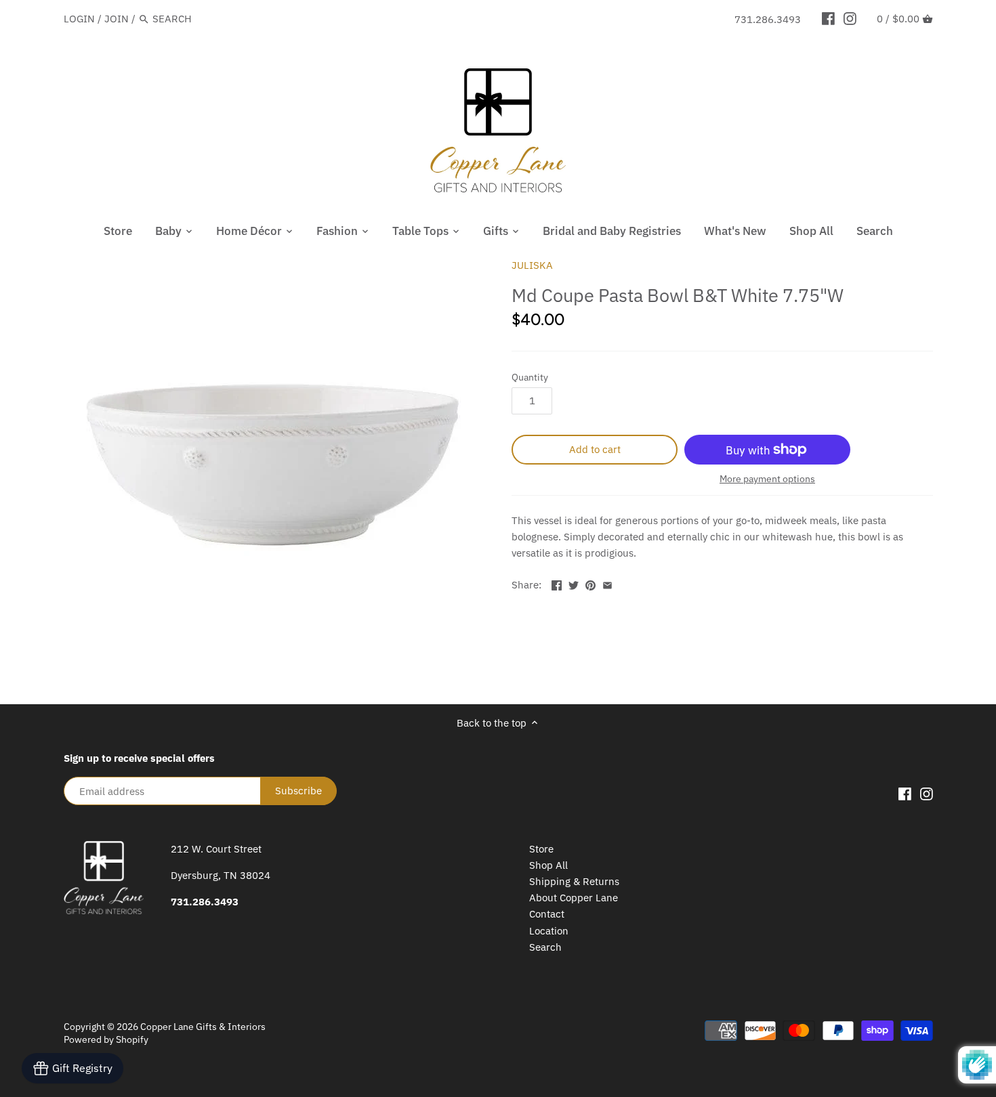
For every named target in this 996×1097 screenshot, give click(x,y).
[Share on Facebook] (557, 583)
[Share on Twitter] (573, 583)
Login (79, 18)
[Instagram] (850, 18)
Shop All (548, 865)
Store (541, 848)
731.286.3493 (767, 19)
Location (548, 930)
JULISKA (532, 265)
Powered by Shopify (106, 1039)
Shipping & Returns (574, 881)
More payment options (767, 479)
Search (545, 947)
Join (116, 18)
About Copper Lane (573, 897)
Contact (546, 913)
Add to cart (595, 449)
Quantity (530, 377)
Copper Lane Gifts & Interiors (203, 1026)
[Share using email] (607, 583)
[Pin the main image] (590, 583)
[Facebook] (828, 18)
